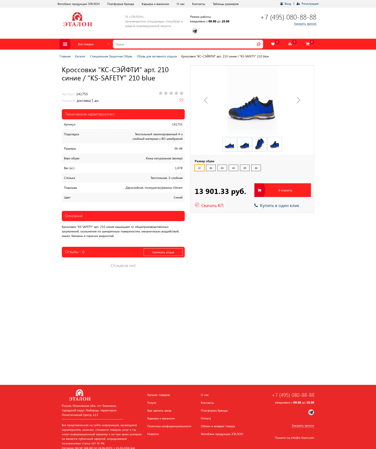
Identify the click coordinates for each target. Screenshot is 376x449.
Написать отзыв (163, 252)
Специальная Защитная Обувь (111, 56)
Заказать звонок (305, 24)
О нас (181, 4)
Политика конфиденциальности (169, 426)
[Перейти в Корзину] (308, 44)
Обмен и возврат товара (218, 426)
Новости (153, 434)
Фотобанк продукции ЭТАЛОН (78, 4)
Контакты (198, 4)
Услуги (151, 402)
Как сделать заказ (159, 410)
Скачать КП (212, 205)
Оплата (206, 418)
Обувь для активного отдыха (157, 56)
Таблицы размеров (225, 4)
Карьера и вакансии (155, 4)
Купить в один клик (278, 205)
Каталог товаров (158, 394)
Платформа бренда (120, 4)
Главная (65, 56)
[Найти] (258, 44)
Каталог (80, 56)
